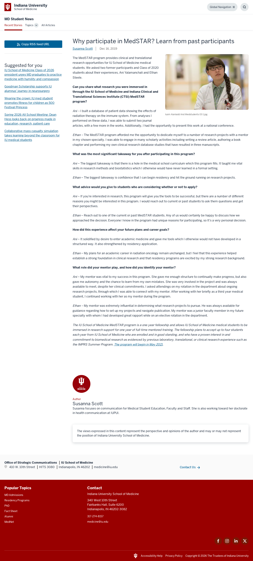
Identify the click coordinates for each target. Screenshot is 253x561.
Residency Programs (16, 500)
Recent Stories (13, 25)
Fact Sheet (10, 511)
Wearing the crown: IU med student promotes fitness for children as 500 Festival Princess (29, 102)
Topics (29, 25)
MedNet (9, 522)
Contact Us (188, 467)
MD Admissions (13, 495)
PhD (6, 505)
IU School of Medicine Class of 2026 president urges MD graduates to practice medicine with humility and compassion (33, 74)
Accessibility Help (151, 555)
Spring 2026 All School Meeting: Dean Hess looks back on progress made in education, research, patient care (30, 119)
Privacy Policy (173, 555)
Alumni (8, 516)
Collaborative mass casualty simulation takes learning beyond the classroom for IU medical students (32, 135)
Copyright (191, 555)
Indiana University (238, 555)
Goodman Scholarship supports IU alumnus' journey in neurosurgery (28, 89)
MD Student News (19, 19)
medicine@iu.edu (97, 521)
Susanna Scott (83, 49)
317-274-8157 (95, 516)
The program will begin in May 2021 (138, 344)
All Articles (48, 25)
